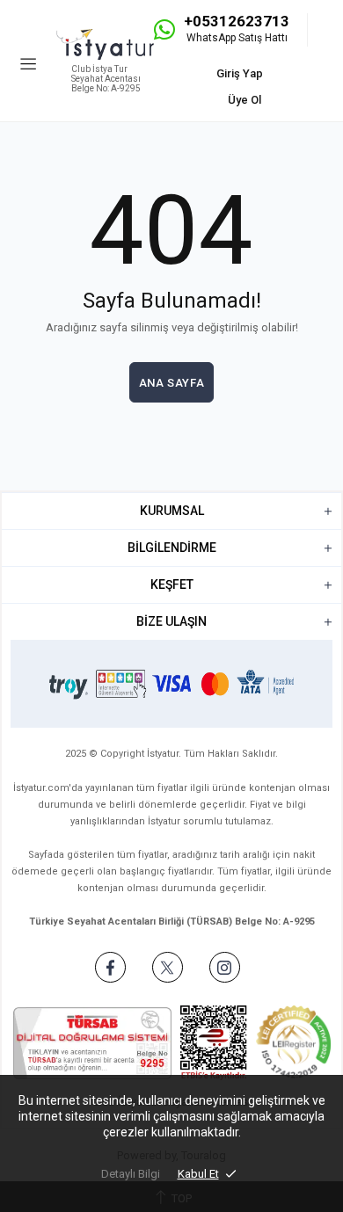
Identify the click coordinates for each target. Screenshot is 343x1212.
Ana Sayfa (172, 382)
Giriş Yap (239, 73)
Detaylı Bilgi (130, 1173)
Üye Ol (244, 99)
